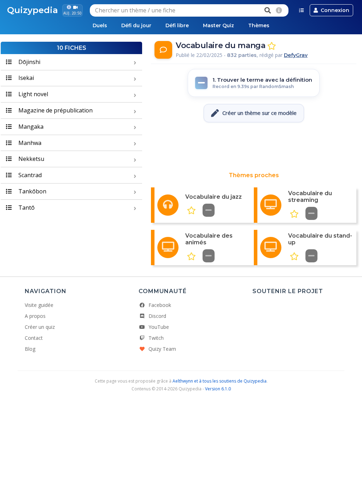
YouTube (158, 327)
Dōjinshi (28, 62)
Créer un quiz (40, 327)
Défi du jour (136, 25)
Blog (30, 348)
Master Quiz (218, 25)
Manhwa (29, 143)
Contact (34, 337)
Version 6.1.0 (218, 389)
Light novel (32, 94)
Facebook (159, 305)
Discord (157, 316)
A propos (35, 316)
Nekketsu (30, 159)
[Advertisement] (253, 147)
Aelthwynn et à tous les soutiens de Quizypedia (220, 381)
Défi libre (177, 25)
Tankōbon (31, 191)
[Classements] (301, 10)
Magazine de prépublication (55, 110)
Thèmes (258, 25)
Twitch (156, 337)
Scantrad (29, 175)
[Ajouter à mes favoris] (271, 46)
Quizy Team (162, 348)
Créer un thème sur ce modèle (259, 112)
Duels (100, 25)
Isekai (25, 78)
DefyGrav (296, 55)
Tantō (26, 207)
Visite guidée (39, 305)
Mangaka (30, 126)
